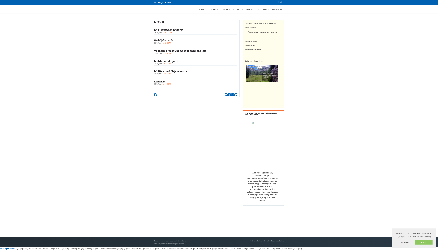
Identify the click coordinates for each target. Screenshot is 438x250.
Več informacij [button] (425, 236)
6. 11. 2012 (167, 84)
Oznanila (214, 9)
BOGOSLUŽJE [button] (227, 9)
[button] (281, 2)
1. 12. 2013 (167, 43)
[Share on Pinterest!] (235, 95)
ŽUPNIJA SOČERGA (164, 2)
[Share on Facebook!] (229, 95)
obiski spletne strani (8, 248)
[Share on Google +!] (232, 95)
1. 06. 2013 (167, 74)
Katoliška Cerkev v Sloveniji (259, 241)
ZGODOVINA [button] (277, 9)
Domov (202, 9)
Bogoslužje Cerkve (277, 241)
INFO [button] (239, 9)
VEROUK (249, 9)
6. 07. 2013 (167, 63)
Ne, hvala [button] (405, 242)
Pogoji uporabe (178, 244)
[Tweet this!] (226, 95)
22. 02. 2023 (167, 33)
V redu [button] (423, 242)
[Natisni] (155, 95)
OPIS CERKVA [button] (262, 9)
